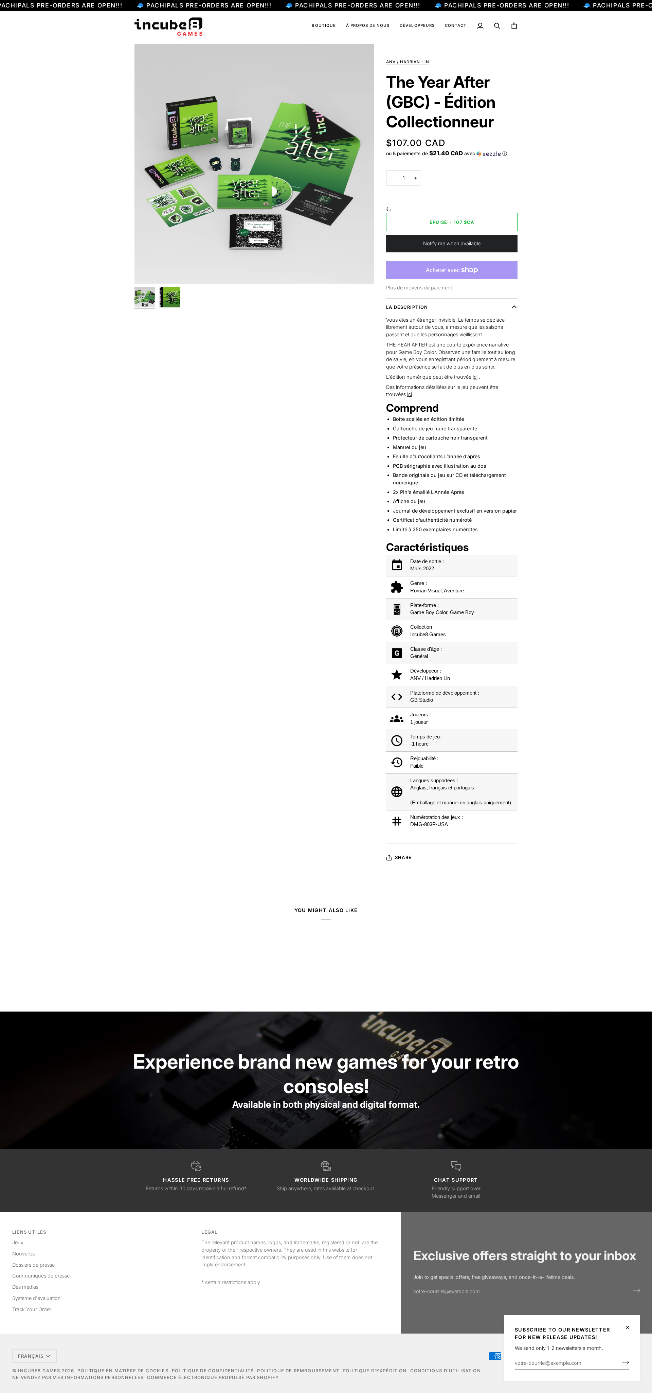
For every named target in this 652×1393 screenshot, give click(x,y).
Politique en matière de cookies (122, 1370)
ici (475, 377)
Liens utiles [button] (29, 1232)
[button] (324, 26)
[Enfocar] (147, 271)
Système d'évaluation (36, 1298)
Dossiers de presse (33, 1265)
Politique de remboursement (298, 1370)
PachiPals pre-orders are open (205, 5)
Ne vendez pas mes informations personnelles (78, 1377)
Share (403, 857)
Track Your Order (31, 1309)
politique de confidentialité (213, 1370)
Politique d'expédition (375, 1370)
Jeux (17, 1242)
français (30, 1356)
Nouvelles (23, 1253)
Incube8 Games (39, 1370)
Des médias (25, 1287)
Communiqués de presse (41, 1276)
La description (407, 307)
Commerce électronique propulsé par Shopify (213, 1377)
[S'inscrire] (623, 1362)
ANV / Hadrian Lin (407, 61)
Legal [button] (209, 1232)
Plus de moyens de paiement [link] (419, 287)
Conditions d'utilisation (445, 1370)
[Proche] (630, 1327)
